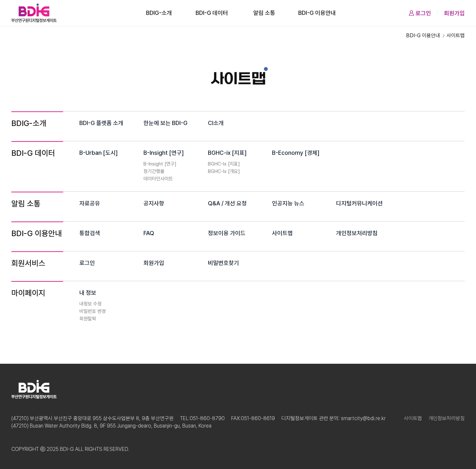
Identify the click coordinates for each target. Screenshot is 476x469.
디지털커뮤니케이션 (359, 203)
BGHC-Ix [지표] (224, 164)
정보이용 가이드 (226, 233)
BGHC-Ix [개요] (224, 171)
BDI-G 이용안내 (317, 12)
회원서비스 (28, 263)
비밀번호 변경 (92, 311)
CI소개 (216, 123)
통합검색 (89, 233)
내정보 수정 (90, 304)
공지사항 (153, 203)
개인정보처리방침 (357, 233)
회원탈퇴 (87, 319)
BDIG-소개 (159, 12)
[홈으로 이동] (34, 13)
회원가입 (454, 13)
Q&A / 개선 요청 (227, 203)
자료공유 (89, 203)
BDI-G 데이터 (212, 12)
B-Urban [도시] (98, 152)
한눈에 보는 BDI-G (165, 123)
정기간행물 (153, 171)
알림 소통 (264, 12)
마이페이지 (28, 293)
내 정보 (87, 292)
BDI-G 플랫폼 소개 (101, 123)
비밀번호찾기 (223, 262)
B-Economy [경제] (296, 152)
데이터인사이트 (158, 179)
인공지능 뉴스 (288, 203)
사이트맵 (282, 233)
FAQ (148, 233)
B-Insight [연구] (163, 152)
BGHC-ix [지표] (227, 152)
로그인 (423, 13)
